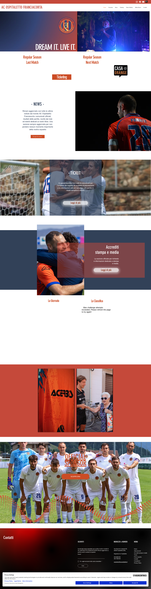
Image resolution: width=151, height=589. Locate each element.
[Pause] (79, 49)
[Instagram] (137, 2)
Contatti (8, 537)
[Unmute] (82, 49)
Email (79, 554)
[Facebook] (140, 2)
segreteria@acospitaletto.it (120, 562)
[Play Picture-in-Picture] (145, 49)
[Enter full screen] (147, 49)
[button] (110, 7)
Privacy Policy (137, 563)
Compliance (137, 561)
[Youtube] (143, 2)
